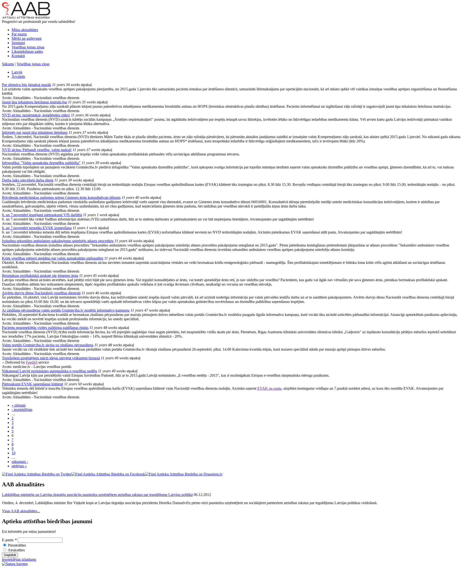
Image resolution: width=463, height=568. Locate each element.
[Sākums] (26, 17)
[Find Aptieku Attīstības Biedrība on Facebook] (108, 474)
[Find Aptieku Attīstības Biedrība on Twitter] (36, 474)
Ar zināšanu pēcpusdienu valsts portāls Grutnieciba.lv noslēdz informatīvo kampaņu (65, 310)
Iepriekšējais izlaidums (19, 559)
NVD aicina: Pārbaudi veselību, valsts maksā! (37, 150)
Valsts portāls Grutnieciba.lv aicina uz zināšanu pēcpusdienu (47, 345)
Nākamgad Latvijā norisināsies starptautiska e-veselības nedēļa (49, 371)
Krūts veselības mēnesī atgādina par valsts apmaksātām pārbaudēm (52, 258)
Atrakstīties (16, 550)
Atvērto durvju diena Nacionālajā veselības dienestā (41, 293)
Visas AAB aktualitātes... (21, 511)
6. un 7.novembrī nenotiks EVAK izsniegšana (37, 228)
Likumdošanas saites (27, 51)
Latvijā (17, 72)
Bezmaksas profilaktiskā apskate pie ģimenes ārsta (40, 276)
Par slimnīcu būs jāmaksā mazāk (26, 85)
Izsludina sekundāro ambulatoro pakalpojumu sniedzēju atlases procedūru (58, 241)
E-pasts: (9, 540)
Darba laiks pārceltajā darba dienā (27, 180)
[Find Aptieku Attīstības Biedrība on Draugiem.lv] (184, 474)
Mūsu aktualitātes (25, 30)
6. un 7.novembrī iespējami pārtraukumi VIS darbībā (42, 215)
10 (13, 453)
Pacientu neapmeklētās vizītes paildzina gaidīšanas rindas (45, 328)
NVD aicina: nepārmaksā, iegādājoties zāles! (36, 115)
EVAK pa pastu (269, 388)
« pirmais (19, 405)
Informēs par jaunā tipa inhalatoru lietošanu (35, 132)
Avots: (7, 98)
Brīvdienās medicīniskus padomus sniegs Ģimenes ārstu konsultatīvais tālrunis (61, 197)
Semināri (18, 43)
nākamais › (20, 462)
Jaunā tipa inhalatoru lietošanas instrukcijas (34, 102)
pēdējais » (19, 466)
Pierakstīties (16, 545)
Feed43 (31, 362)
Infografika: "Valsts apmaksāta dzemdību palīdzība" (41, 163)
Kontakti (18, 56)
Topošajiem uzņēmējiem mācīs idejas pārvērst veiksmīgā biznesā (51, 358)
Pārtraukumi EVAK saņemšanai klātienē (32, 384)
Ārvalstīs (18, 76)
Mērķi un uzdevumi (26, 38)
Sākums (8, 64)
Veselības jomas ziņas (28, 47)
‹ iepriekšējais (22, 410)
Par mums (19, 34)
